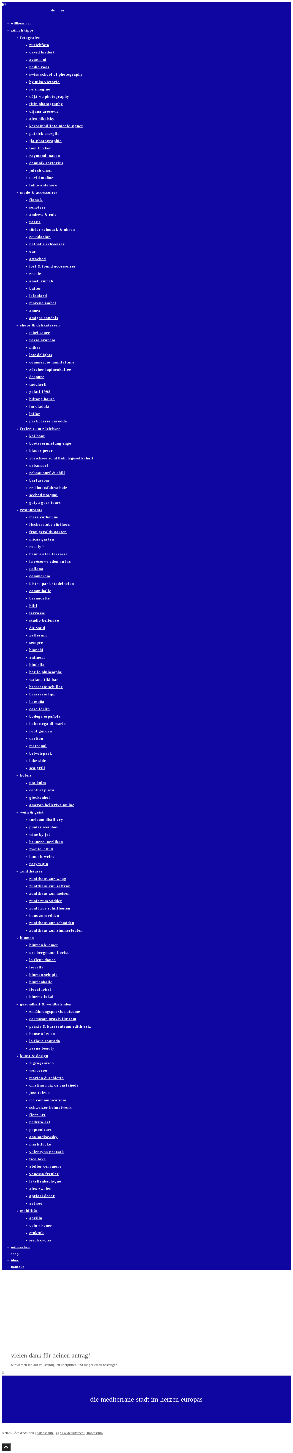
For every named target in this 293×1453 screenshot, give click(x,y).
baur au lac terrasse (48, 554)
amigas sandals (43, 318)
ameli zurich (41, 281)
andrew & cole (43, 214)
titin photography (46, 104)
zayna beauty (41, 1048)
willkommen (21, 23)
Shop (15, 1254)
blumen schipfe (43, 975)
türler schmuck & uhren (52, 229)
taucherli (38, 384)
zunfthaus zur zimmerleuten (56, 930)
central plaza (41, 790)
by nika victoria (44, 82)
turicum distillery (46, 819)
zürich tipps (22, 30)
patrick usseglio (44, 133)
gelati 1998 (40, 392)
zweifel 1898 (41, 849)
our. (33, 251)
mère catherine (43, 517)
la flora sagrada (44, 1041)
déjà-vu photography (49, 96)
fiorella (36, 967)
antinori (37, 657)
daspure (36, 377)
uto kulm (37, 783)
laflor (34, 414)
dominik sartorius (46, 163)
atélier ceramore (45, 1166)
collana (36, 569)
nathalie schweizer (47, 244)
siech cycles (40, 1240)
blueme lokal (41, 996)
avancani (37, 60)
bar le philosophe (45, 672)
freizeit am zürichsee (40, 429)
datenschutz (45, 1433)
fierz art (37, 1115)
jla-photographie (45, 141)
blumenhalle (40, 982)
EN (62, 10)
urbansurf (38, 465)
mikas (35, 347)
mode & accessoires (39, 192)
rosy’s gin (38, 864)
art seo (36, 1203)
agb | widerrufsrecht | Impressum (79, 1433)
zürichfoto (39, 45)
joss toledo (39, 1092)
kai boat (37, 436)
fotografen (30, 37)
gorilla (35, 1218)
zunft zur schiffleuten (49, 908)
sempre (36, 642)
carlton (36, 738)
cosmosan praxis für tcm (52, 1019)
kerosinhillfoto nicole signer (56, 126)
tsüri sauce (39, 333)
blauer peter (41, 450)
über (15, 1260)
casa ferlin (39, 709)
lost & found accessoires (52, 266)
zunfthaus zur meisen (49, 893)
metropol (38, 746)
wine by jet (39, 834)
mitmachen (20, 1247)
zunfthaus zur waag (47, 879)
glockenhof (39, 797)
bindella (37, 665)
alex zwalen (40, 1188)
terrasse (37, 613)
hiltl (33, 606)
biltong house (42, 399)
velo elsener (40, 1225)
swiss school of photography (56, 74)
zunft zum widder (45, 901)
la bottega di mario (47, 723)
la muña (36, 702)
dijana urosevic (44, 111)
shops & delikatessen (40, 325)
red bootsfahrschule (48, 487)
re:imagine (39, 89)
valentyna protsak (46, 1152)
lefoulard (38, 296)
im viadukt (39, 406)
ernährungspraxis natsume (54, 1011)
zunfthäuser (31, 871)
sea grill (37, 768)
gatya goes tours (45, 502)
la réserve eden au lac (50, 561)
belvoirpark (40, 753)
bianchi (36, 650)
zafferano (38, 635)
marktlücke (40, 1144)
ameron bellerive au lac (51, 805)
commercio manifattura (52, 362)
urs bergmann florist (49, 952)
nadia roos (39, 67)
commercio (39, 576)
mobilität (29, 1211)
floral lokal (40, 989)
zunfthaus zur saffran (50, 886)
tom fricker (40, 148)
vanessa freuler (44, 1174)
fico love (37, 1159)
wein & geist (32, 812)
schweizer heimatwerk (50, 1107)
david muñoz (41, 177)
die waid (37, 628)
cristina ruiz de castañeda (54, 1085)
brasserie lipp (42, 694)
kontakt (17, 1267)
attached (37, 259)
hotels (26, 775)
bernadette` (40, 598)
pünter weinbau (44, 827)
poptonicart (40, 1129)
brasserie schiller (46, 687)
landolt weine (42, 856)
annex (35, 310)
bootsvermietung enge (50, 443)
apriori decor (42, 1196)
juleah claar (40, 170)
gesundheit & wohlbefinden (45, 1004)
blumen (27, 938)
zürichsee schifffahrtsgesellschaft (61, 458)
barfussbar (39, 480)
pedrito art (39, 1122)
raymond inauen (44, 156)
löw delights (40, 355)
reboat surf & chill (47, 473)
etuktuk (36, 1233)
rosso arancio (42, 340)
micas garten (41, 539)
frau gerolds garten (48, 532)
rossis (35, 222)
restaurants (31, 510)
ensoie (35, 273)
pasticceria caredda (48, 421)
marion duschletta (46, 1078)
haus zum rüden (44, 915)
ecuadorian (40, 237)
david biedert (42, 52)
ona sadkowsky (43, 1137)
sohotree (37, 207)
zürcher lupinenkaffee (50, 369)
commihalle (40, 591)
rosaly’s (37, 546)
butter (35, 288)
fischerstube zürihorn (50, 524)
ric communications (48, 1100)
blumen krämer (43, 945)
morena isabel (42, 303)
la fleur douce (42, 960)
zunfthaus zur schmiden (51, 923)
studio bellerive (44, 620)
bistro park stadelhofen (51, 583)
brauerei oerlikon (46, 842)
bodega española (45, 716)
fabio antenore (43, 185)
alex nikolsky (41, 119)
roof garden (40, 731)
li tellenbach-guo (45, 1181)
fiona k (36, 200)
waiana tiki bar (43, 679)
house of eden (42, 1033)
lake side (37, 760)
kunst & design (34, 1056)
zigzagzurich (41, 1063)
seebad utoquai (43, 495)
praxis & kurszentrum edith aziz (60, 1026)
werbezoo (38, 1070)
